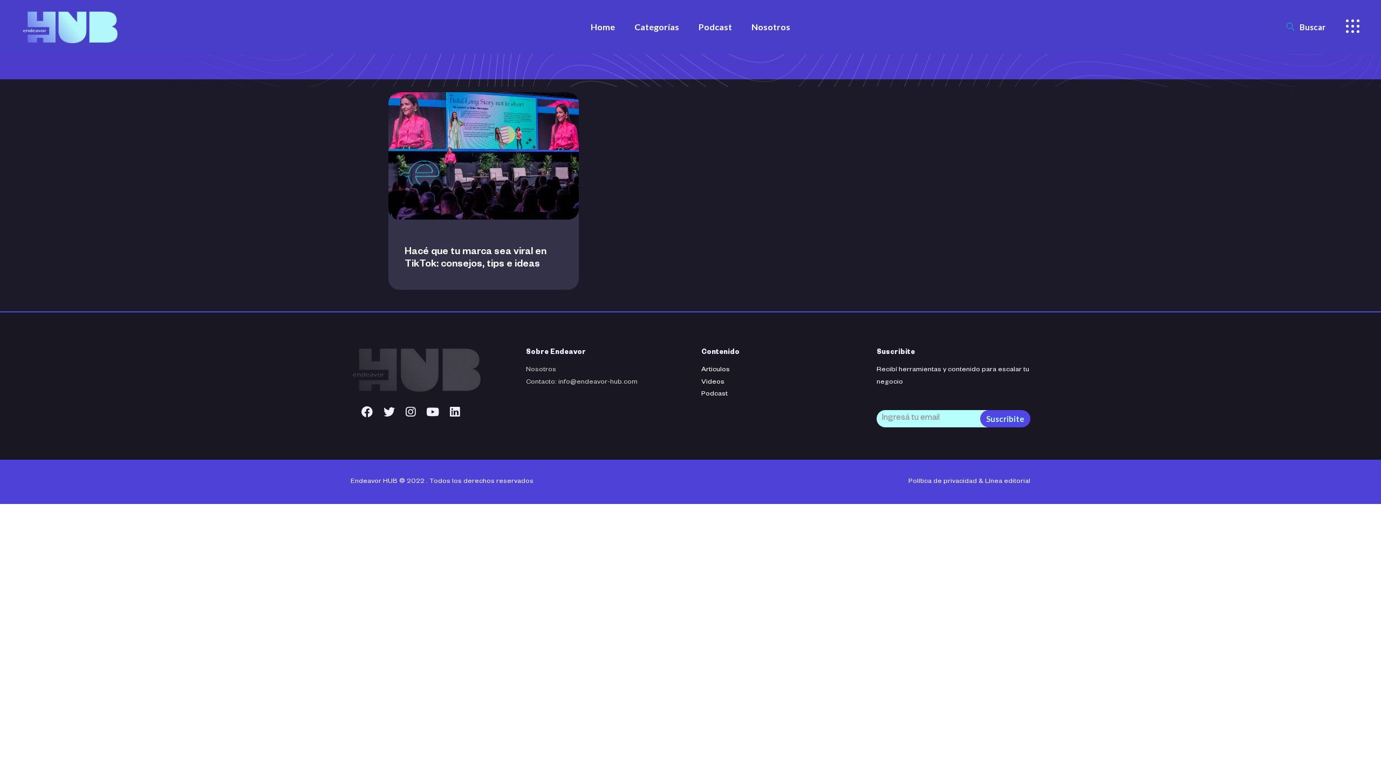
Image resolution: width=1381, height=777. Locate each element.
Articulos (715, 370)
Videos (712, 382)
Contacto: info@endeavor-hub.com (582, 382)
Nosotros (541, 370)
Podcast (714, 394)
